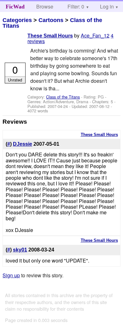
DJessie (22, 144)
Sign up (11, 275)
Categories (17, 20)
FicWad (15, 6)
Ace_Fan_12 (95, 35)
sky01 (20, 249)
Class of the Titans (63, 97)
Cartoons (50, 20)
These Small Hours (50, 35)
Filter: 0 (75, 6)
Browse (44, 6)
